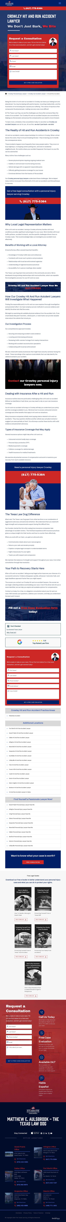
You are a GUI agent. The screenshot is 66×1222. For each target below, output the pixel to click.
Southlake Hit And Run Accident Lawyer (20, 755)
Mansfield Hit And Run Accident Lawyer (20, 746)
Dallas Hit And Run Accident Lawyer (19, 737)
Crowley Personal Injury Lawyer (17, 93)
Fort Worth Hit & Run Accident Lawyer (19, 728)
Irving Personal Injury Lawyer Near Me (19, 814)
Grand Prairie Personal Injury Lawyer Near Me (21, 804)
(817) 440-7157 (51, 1183)
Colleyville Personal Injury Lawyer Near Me (21, 845)
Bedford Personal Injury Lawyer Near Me (20, 836)
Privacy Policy (28, 1213)
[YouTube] (51, 1133)
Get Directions (21, 1159)
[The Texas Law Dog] (12, 3)
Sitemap (47, 1213)
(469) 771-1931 (51, 1205)
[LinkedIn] (46, 1133)
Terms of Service (38, 1213)
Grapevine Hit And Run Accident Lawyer (20, 751)
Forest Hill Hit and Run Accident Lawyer (20, 769)
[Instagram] (43, 1133)
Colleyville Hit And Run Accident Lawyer (20, 760)
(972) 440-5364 (22, 1162)
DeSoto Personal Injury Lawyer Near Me (20, 841)
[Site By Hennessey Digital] (56, 1218)
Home (5, 93)
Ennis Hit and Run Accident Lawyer (19, 778)
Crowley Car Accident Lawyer (37, 93)
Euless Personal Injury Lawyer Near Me (20, 818)
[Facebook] (41, 1133)
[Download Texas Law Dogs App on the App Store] (30, 1133)
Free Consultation (33, 862)
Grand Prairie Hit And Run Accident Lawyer (21, 733)
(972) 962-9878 (22, 1185)
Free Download (20, 919)
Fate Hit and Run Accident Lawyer (18, 765)
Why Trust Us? (11, 632)
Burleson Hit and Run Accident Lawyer (20, 787)
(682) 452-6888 (22, 1205)
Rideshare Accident (14, 715)
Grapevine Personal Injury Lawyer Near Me (21, 823)
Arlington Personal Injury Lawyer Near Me (20, 809)
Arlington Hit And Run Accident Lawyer (20, 742)
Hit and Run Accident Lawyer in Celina (20, 792)
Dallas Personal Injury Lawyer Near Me (20, 832)
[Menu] (59, 3)
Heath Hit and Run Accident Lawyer (19, 774)
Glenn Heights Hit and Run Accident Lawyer (21, 783)
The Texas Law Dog (22, 1217)
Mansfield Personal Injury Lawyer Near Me (21, 827)
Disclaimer (19, 1213)
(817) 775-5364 (34, 8)
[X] (48, 1133)
